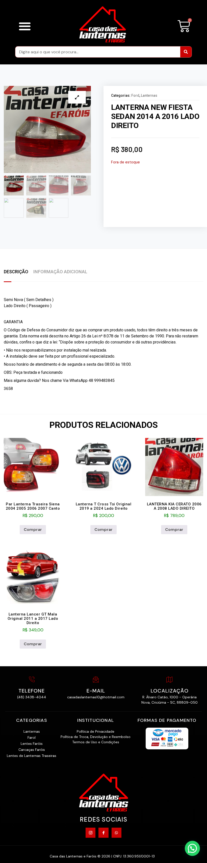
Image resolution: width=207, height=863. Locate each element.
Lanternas (149, 95)
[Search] (186, 51)
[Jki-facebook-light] (103, 832)
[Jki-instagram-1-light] (90, 832)
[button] (24, 26)
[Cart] (183, 26)
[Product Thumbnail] (77, 97)
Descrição (16, 271)
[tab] (18, 272)
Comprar (33, 529)
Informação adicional (60, 271)
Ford (135, 95)
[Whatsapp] (116, 832)
